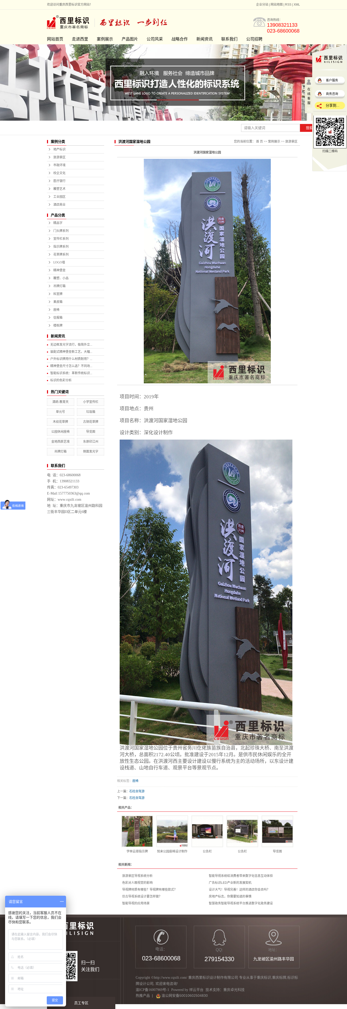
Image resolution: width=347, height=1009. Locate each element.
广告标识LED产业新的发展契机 (230, 883)
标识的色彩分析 (61, 380)
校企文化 (59, 173)
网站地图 (277, 4)
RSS (288, 4)
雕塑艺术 (59, 189)
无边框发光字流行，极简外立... (71, 344)
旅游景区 (59, 157)
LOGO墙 (59, 262)
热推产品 (143, 995)
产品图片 (130, 39)
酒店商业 (59, 204)
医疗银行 (59, 181)
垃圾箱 (90, 412)
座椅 (56, 310)
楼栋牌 (57, 325)
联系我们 (229, 39)
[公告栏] (207, 831)
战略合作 (179, 39)
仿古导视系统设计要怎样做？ (142, 896)
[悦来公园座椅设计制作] (172, 831)
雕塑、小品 (61, 278)
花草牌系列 (61, 254)
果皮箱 (57, 302)
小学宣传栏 (90, 402)
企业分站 (262, 4)
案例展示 (105, 39)
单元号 (60, 412)
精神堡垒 (59, 270)
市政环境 (59, 165)
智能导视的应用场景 (136, 903)
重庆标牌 (279, 977)
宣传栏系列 (61, 239)
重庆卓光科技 (234, 990)
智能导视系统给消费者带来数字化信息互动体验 (241, 876)
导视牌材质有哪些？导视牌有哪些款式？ (149, 889)
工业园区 (59, 197)
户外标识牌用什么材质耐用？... (71, 359)
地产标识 (59, 149)
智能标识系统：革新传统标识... (71, 373)
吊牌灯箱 (59, 286)
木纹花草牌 (60, 422)
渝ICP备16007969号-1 (152, 990)
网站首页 (55, 39)
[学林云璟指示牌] (137, 831)
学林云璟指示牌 (137, 851)
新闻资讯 (204, 39)
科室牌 (57, 294)
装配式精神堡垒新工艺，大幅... (71, 352)
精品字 (57, 223)
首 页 (259, 141)
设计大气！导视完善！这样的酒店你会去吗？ (239, 889)
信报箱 (57, 317)
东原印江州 (90, 441)
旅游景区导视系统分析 (137, 876)
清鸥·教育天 (60, 402)
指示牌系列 (61, 246)
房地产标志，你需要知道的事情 (230, 896)
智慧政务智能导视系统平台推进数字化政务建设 (241, 903)
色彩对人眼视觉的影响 (137, 883)
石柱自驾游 (137, 791)
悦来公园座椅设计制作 (172, 851)
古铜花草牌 (90, 422)
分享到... (332, 105)
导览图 (90, 431)
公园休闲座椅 (60, 431)
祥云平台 (196, 990)
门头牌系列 (61, 231)
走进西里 (80, 39)
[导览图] (277, 831)
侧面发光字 (90, 451)
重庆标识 (264, 977)
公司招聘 (254, 39)
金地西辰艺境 (60, 441)
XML (297, 4)
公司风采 (155, 39)
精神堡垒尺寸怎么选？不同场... (71, 366)
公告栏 (207, 851)
